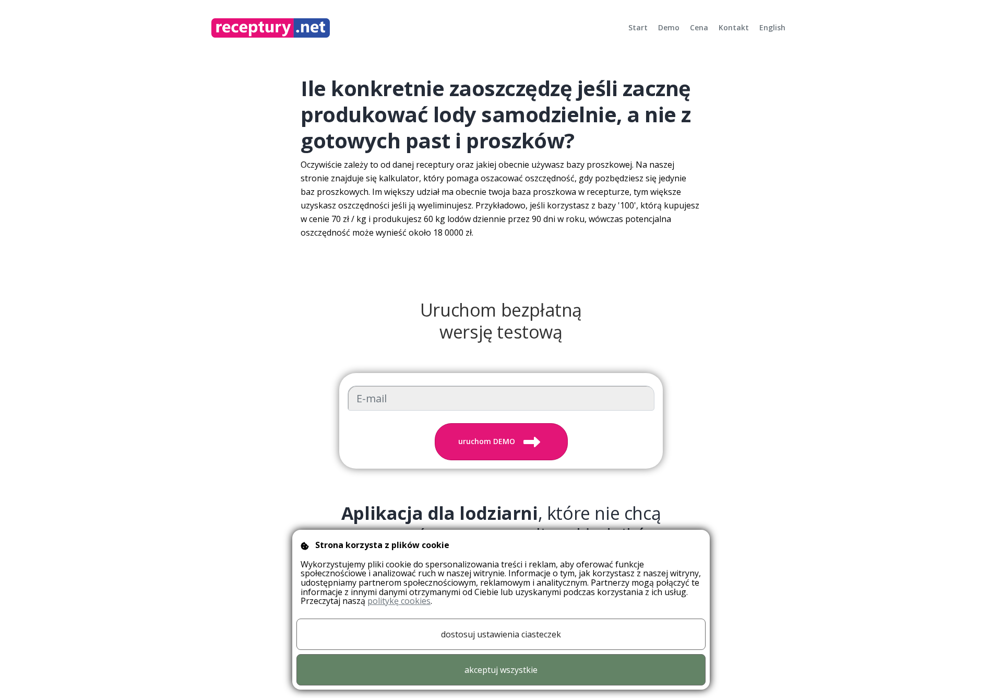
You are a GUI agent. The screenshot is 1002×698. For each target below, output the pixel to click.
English (772, 27)
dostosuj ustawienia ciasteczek (501, 634)
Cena (699, 27)
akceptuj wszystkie (501, 670)
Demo (668, 27)
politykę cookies (399, 601)
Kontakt (734, 27)
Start (638, 27)
